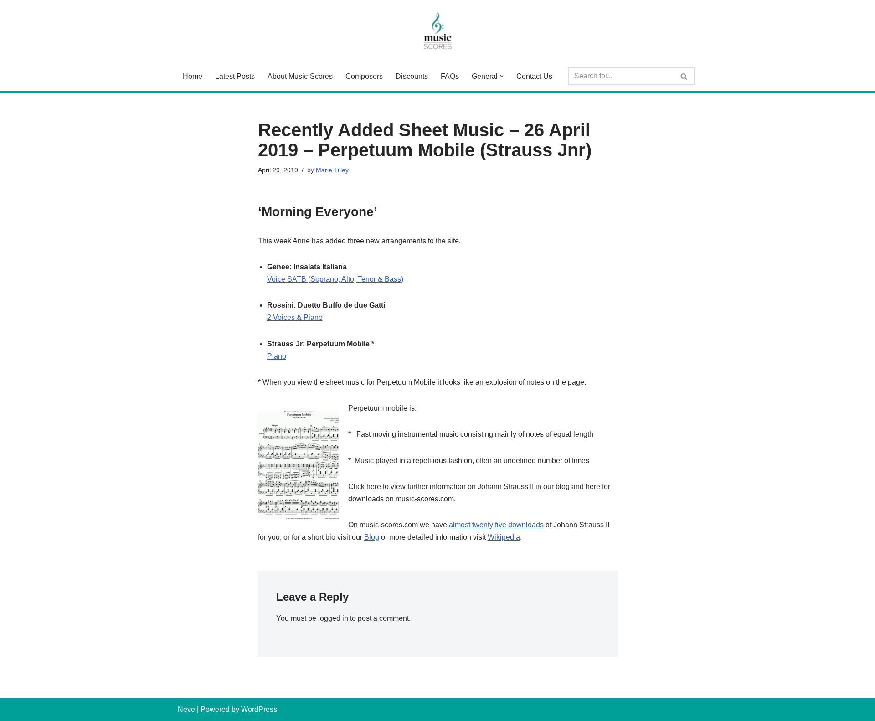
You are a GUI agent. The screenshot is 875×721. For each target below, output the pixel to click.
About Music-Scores (300, 76)
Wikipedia (504, 537)
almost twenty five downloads (496, 525)
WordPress (259, 709)
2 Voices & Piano (295, 317)
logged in (333, 618)
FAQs (450, 76)
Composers (364, 76)
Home (192, 76)
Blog (371, 537)
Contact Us (534, 76)
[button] (502, 76)
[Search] (684, 76)
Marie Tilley (332, 170)
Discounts (412, 76)
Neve (186, 709)
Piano (276, 356)
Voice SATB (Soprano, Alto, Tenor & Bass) (335, 279)
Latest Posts (235, 76)
